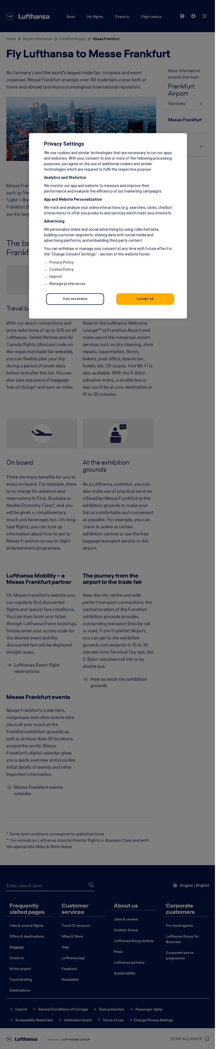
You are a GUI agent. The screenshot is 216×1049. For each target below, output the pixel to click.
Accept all (145, 299)
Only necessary (75, 299)
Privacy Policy (61, 262)
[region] (108, 226)
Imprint (55, 277)
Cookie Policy (61, 270)
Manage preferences (67, 284)
